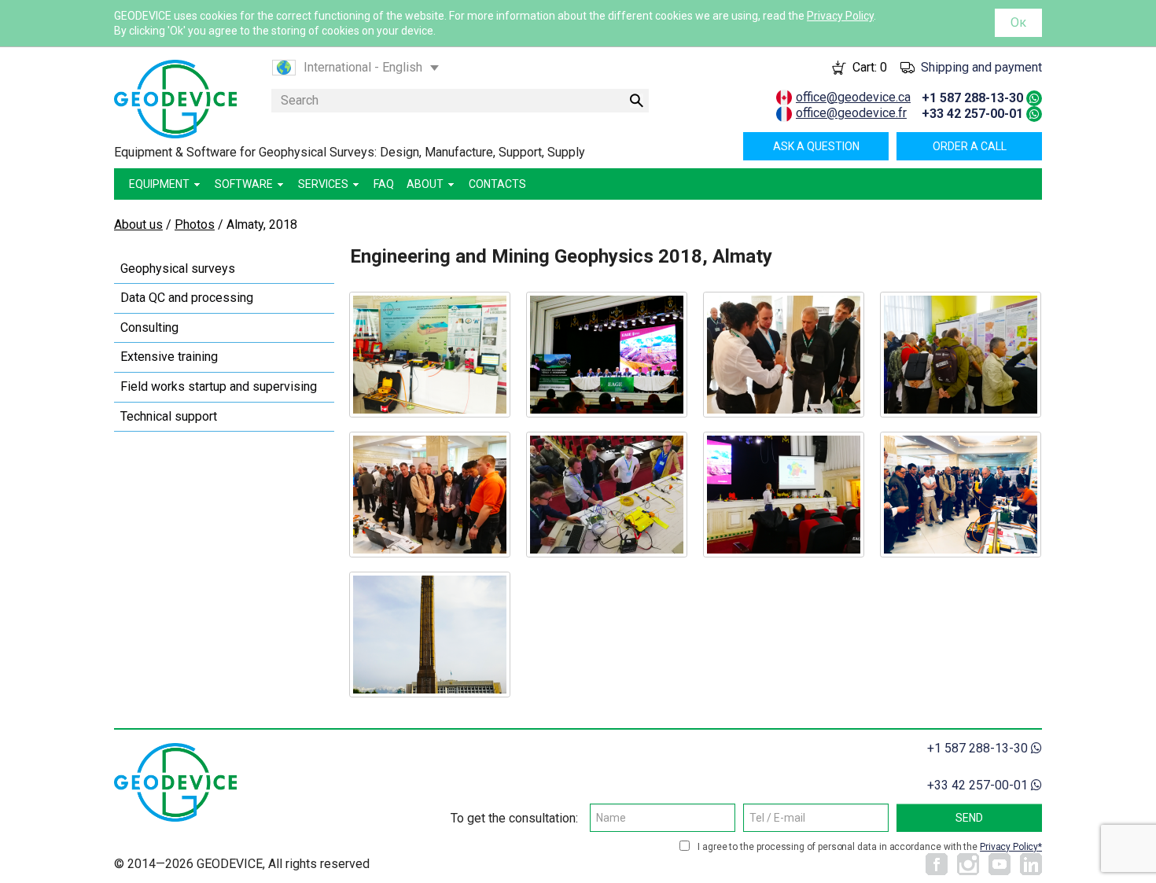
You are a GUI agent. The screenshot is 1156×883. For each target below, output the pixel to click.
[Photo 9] (430, 634)
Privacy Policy (840, 15)
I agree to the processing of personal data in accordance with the (868, 846)
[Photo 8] (960, 494)
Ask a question (816, 146)
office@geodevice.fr (851, 112)
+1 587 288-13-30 (972, 97)
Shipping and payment (981, 67)
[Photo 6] (607, 494)
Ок (1018, 22)
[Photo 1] (430, 354)
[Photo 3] (783, 354)
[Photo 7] (783, 494)
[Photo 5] (430, 494)
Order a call (970, 146)
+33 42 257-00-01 (972, 113)
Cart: (869, 67)
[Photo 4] (960, 354)
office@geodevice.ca (853, 97)
